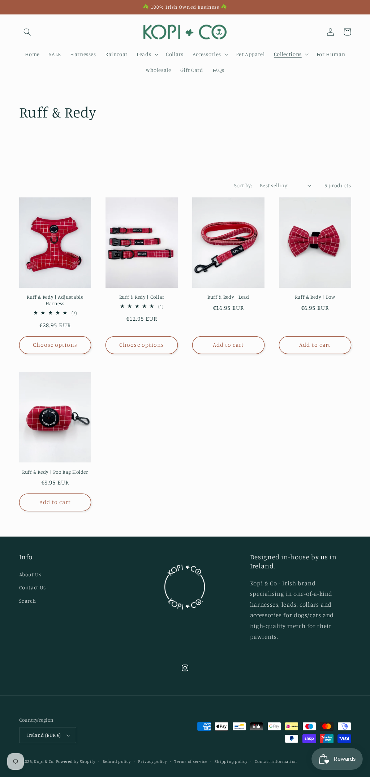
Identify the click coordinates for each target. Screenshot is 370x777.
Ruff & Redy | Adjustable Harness (55, 300)
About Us (30, 574)
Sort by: (243, 185)
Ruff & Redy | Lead (228, 297)
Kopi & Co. (44, 761)
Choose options (55, 344)
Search (27, 601)
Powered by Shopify (75, 761)
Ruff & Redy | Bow (315, 297)
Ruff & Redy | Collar (141, 297)
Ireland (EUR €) (44, 735)
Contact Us (32, 587)
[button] (27, 32)
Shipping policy (231, 761)
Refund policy (117, 761)
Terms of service (190, 761)
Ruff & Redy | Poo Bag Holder (55, 472)
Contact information (276, 761)
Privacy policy (152, 761)
